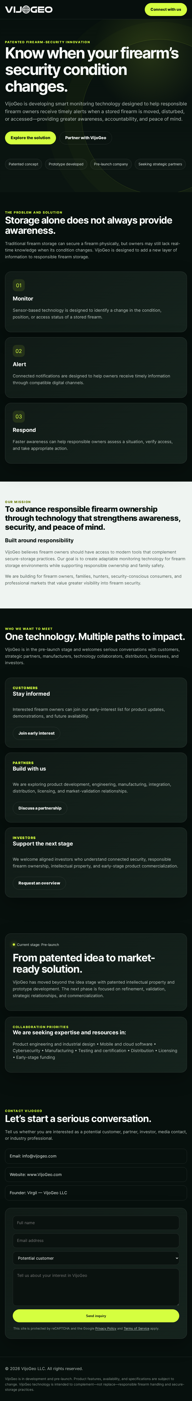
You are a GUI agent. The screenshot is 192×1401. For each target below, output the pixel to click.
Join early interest (36, 733)
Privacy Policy (105, 1328)
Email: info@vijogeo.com (33, 1155)
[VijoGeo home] (28, 9)
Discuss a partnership (40, 808)
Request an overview (39, 882)
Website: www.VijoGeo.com (36, 1174)
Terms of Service (136, 1328)
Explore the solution (30, 137)
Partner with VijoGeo (85, 137)
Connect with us (165, 9)
